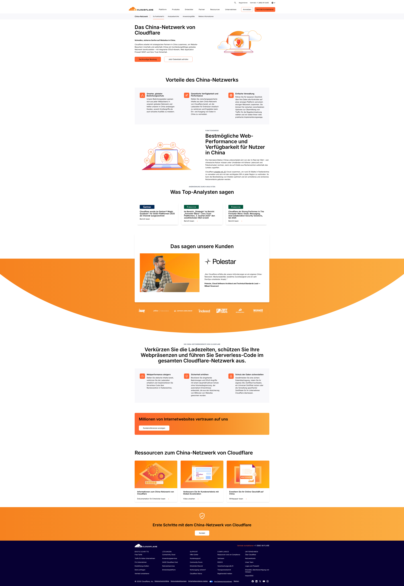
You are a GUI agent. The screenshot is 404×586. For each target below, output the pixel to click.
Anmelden (247, 9)
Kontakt (202, 533)
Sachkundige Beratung (148, 59)
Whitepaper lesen (236, 499)
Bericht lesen (145, 219)
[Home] (141, 9)
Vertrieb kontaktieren (265, 9)
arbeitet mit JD (220, 172)
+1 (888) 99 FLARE (261, 546)
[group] (157, 105)
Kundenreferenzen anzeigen (154, 428)
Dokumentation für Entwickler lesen (151, 499)
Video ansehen (189, 499)
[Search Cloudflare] (235, 3)
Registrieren (243, 3)
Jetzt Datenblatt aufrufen (178, 59)
